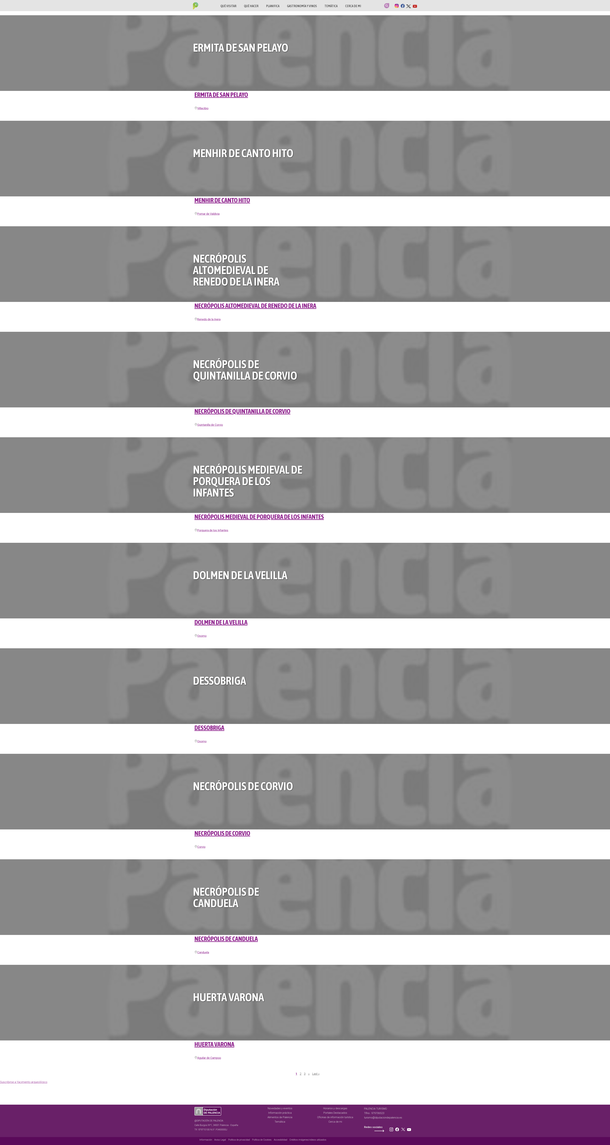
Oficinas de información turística (335, 1117)
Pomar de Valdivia (208, 213)
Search (386, 5)
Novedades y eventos (280, 1108)
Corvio (201, 847)
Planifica (272, 6)
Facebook (403, 5)
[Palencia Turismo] (195, 6)
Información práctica (280, 1112)
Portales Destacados (335, 1112)
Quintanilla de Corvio (210, 424)
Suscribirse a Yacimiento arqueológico (23, 1082)
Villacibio (202, 108)
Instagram (397, 5)
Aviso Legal (220, 1139)
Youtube (415, 5)
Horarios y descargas (335, 1108)
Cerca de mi (353, 6)
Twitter (409, 5)
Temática (331, 6)
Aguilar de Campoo (209, 1058)
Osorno (202, 635)
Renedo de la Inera (208, 319)
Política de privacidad (239, 1139)
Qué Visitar (228, 6)
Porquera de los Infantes (212, 530)
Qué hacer (251, 6)
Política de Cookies (261, 1139)
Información (206, 1139)
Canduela (203, 952)
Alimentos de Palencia (280, 1117)
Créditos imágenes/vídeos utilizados (307, 1139)
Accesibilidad (280, 1139)
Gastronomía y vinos (302, 6)
